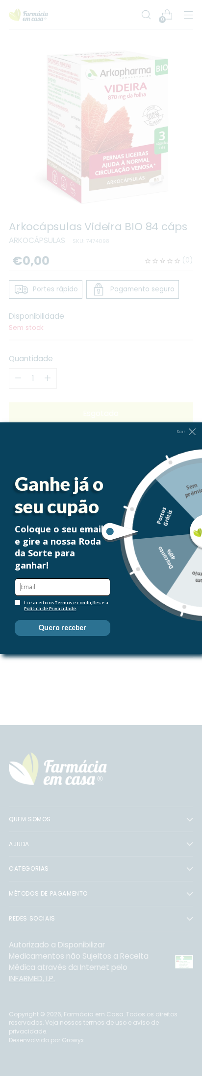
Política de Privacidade (50, 608)
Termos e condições (78, 602)
